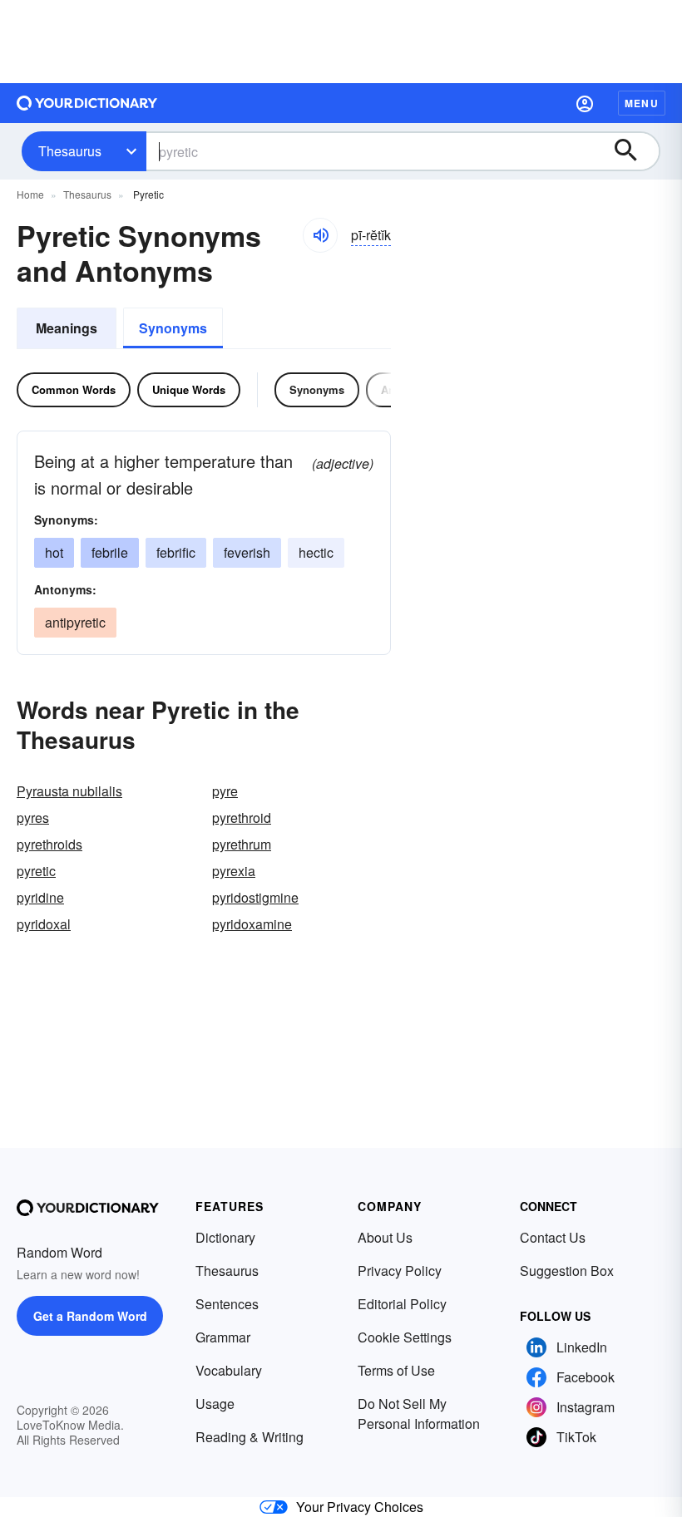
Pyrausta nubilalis (69, 790)
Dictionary (225, 1237)
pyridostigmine (255, 897)
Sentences (227, 1303)
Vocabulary (228, 1370)
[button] (585, 103)
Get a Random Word (90, 1316)
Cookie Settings (405, 1337)
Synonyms (173, 327)
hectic (316, 552)
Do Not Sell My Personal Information (419, 1413)
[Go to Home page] (87, 103)
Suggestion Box (567, 1270)
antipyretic (75, 622)
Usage (215, 1403)
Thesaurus (69, 150)
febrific (175, 552)
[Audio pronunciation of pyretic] (320, 235)
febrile (109, 552)
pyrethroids (49, 844)
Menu (642, 103)
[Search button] (634, 151)
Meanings (66, 327)
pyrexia (233, 870)
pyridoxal (44, 923)
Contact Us (553, 1237)
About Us (385, 1237)
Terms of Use (396, 1370)
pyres (33, 817)
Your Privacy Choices (359, 1506)
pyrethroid (241, 817)
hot (54, 552)
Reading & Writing (249, 1436)
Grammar (222, 1337)
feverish (247, 552)
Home (30, 194)
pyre (225, 790)
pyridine (40, 897)
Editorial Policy (402, 1303)
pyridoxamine (252, 923)
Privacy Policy (400, 1270)
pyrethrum (241, 844)
